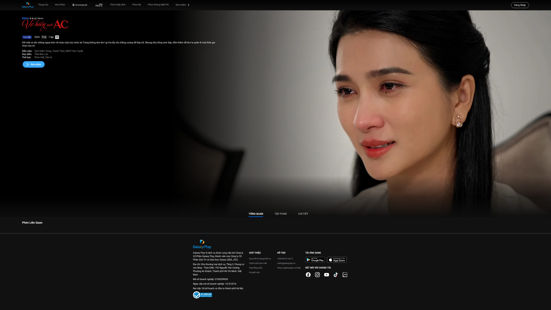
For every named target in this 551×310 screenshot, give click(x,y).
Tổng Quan (256, 213)
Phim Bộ (136, 4)
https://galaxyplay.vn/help (289, 268)
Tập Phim (281, 213)
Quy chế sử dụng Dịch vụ (260, 258)
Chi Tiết (303, 213)
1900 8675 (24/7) (285, 258)
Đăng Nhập (520, 5)
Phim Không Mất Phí (158, 4)
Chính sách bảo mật (258, 263)
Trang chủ (43, 4)
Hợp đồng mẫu (255, 268)
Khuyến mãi (254, 272)
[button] (183, 5)
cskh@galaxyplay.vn (286, 263)
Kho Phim (60, 4)
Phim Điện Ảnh (117, 4)
